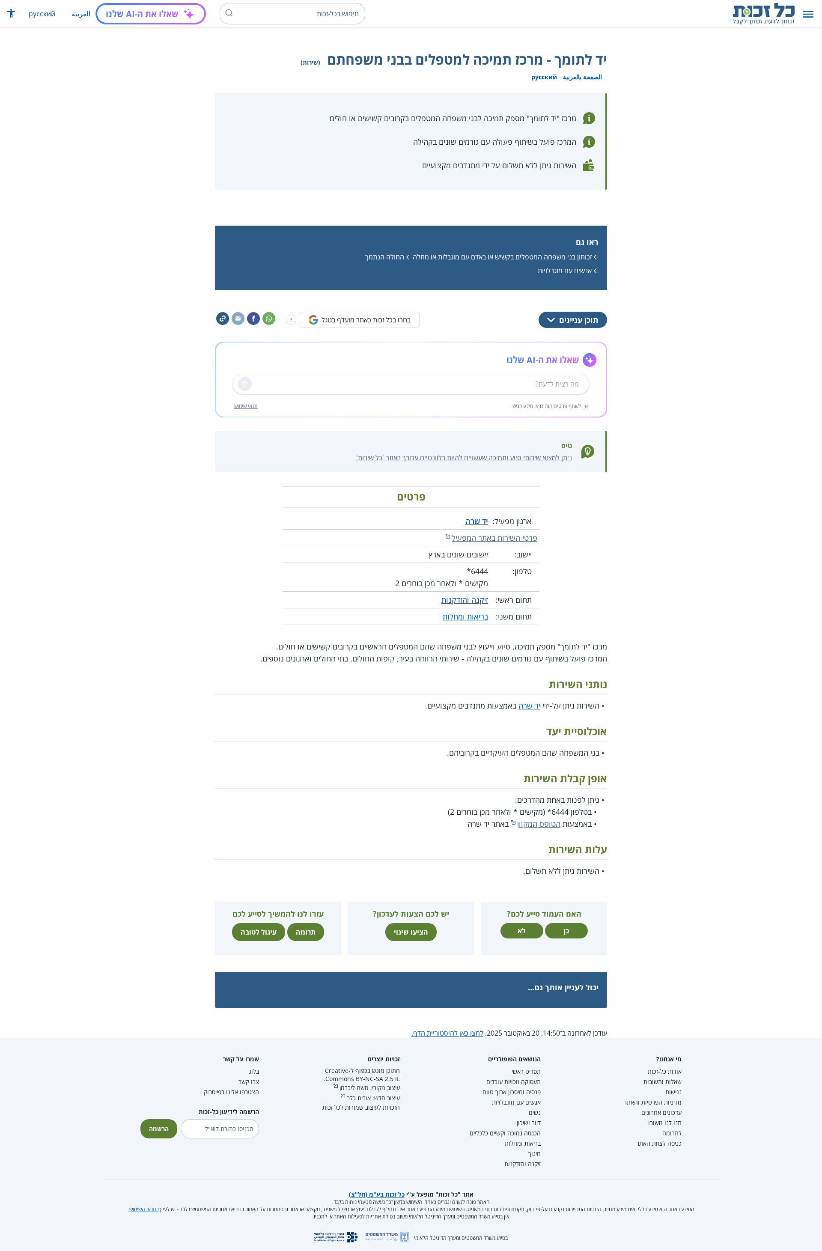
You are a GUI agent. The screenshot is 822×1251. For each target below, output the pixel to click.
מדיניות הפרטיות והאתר (653, 1102)
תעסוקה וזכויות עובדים (513, 1082)
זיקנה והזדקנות (464, 600)
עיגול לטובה (259, 932)
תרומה (306, 932)
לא (522, 930)
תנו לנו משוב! (665, 1123)
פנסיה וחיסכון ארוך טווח (511, 1092)
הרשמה (159, 1129)
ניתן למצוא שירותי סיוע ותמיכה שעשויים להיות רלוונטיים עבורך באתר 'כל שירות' (464, 457)
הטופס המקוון (538, 824)
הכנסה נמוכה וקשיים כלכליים (505, 1133)
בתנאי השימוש (144, 1209)
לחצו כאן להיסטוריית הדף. (447, 1033)
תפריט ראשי (526, 1071)
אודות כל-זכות (665, 1071)
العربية (80, 13)
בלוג (254, 1071)
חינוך (534, 1154)
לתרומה (672, 1133)
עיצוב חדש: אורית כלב (373, 1098)
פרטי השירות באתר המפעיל (494, 538)
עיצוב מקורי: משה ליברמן (370, 1088)
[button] (808, 14)
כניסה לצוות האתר (659, 1143)
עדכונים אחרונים (661, 1112)
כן (566, 930)
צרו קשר (248, 1082)
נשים (535, 1112)
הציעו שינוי (411, 932)
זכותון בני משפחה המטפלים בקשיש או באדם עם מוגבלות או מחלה (502, 257)
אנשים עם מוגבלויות (565, 270)
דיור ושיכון (529, 1123)
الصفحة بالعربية (582, 77)
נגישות (673, 1092)
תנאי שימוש (246, 406)
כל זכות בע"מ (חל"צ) (377, 1194)
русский (42, 13)
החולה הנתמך (384, 257)
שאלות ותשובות (662, 1082)
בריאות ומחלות (465, 616)
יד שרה (476, 521)
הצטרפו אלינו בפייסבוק (231, 1092)
